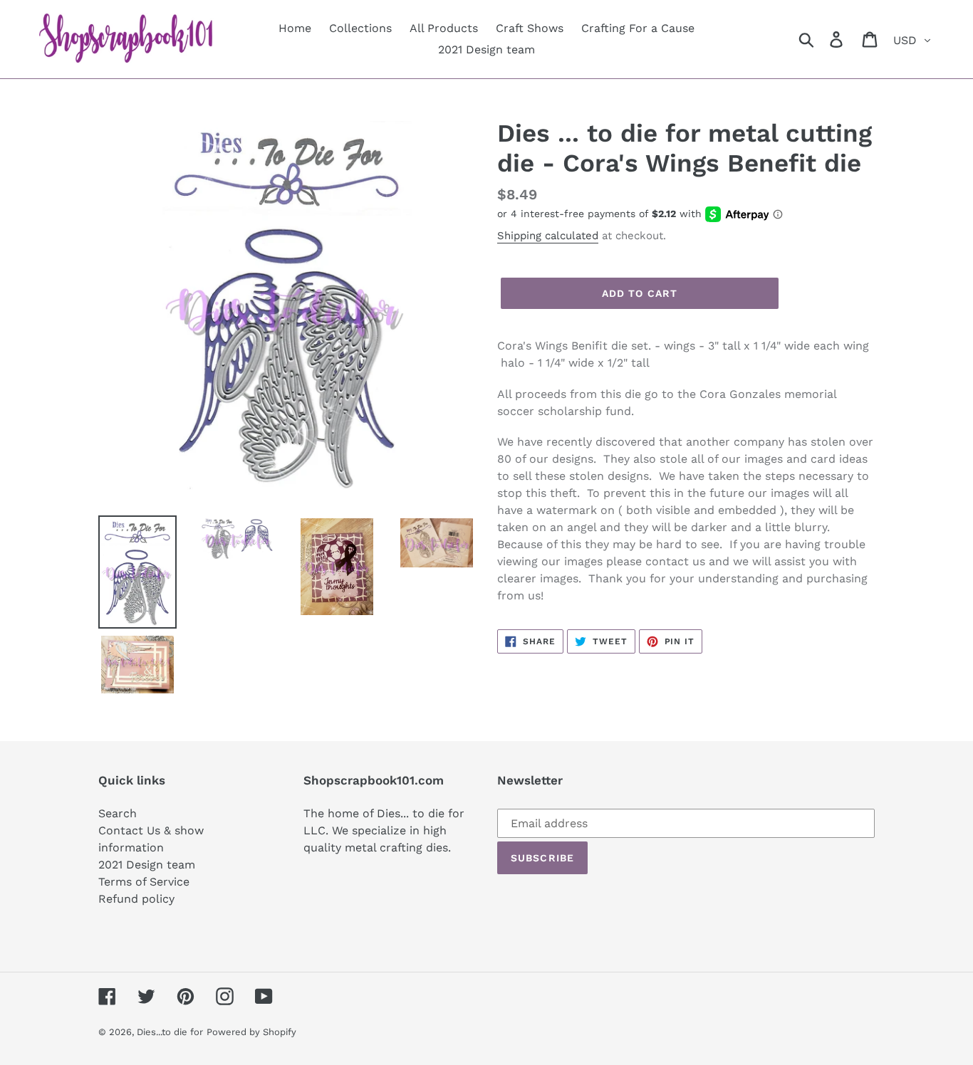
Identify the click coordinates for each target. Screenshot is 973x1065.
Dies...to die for (170, 1032)
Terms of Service (143, 881)
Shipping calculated (547, 235)
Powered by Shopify (251, 1032)
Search (117, 813)
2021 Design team (146, 864)
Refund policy (136, 899)
